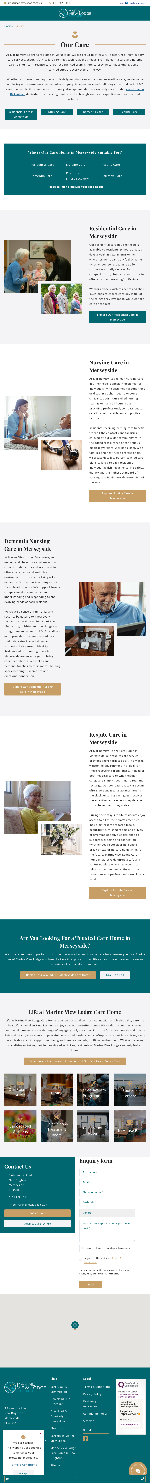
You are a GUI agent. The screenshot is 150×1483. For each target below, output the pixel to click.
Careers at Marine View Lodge (63, 1438)
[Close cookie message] (40, 1433)
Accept (23, 1473)
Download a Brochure (37, 1223)
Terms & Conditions (96, 1386)
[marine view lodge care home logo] (75, 13)
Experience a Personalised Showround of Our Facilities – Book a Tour (75, 1061)
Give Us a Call (115, 975)
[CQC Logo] (128, 1387)
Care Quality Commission (59, 1389)
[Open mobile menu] (75, 1479)
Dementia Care (93, 112)
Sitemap (56, 1465)
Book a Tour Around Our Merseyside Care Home (58, 975)
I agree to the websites (103, 1260)
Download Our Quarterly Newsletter (60, 1416)
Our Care (19, 26)
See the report (128, 1424)
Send (91, 1284)
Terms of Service (105, 1273)
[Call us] (143, 1479)
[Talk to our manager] (138, 1471)
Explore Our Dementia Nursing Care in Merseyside (32, 689)
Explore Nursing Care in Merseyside (117, 495)
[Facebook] (85, 1440)
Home (7, 26)
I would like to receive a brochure (108, 1248)
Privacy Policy (85, 1273)
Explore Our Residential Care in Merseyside (117, 317)
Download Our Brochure (60, 1401)
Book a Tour (37, 1213)
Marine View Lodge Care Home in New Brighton (63, 1453)
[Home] (7, 1479)
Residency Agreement (90, 1403)
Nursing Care (57, 112)
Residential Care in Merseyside (21, 114)
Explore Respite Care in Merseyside (117, 892)
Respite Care (129, 112)
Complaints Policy (95, 1413)
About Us (57, 1428)
